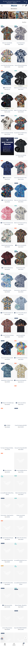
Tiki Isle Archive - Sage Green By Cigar (7, 515)
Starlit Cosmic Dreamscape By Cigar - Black (20, 87)
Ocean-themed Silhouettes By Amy (21, 312)
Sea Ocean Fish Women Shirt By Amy (8, 582)
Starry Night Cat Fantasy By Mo (7, 560)
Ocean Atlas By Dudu (21, 42)
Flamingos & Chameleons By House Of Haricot (8, 222)
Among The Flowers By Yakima (8, 335)
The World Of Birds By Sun (8, 267)
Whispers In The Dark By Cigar (8, 402)
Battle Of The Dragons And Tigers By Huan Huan (20, 110)
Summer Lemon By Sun (21, 402)
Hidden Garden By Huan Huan (20, 492)
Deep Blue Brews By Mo (20, 267)
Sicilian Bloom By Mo (7, 290)
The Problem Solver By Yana (20, 155)
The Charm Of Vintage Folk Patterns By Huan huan (7, 447)
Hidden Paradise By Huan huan (7, 245)
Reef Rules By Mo (8, 87)
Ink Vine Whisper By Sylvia (7, 627)
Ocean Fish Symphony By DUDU (21, 425)
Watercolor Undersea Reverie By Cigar (20, 200)
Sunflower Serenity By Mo (21, 245)
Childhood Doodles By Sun (21, 537)
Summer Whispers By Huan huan (21, 65)
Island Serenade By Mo (20, 335)
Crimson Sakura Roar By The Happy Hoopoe (20, 177)
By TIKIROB (8, 425)
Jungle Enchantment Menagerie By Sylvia (8, 537)
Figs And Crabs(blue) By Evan (21, 470)
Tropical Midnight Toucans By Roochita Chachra (7, 110)
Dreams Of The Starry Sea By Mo (7, 357)
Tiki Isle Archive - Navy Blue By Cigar (20, 290)
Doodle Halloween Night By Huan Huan (20, 132)
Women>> (7, 2)
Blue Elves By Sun (7, 177)
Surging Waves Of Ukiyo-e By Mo (7, 380)
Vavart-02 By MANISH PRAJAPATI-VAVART (20, 627)
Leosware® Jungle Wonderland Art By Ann (20, 582)
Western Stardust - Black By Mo (21, 605)
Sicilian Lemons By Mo (21, 515)
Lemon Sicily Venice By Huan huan (7, 65)
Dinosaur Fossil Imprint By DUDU (21, 447)
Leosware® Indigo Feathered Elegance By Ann (7, 492)
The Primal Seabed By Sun (8, 200)
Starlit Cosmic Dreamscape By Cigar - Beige (20, 222)
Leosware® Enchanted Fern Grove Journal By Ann (20, 560)
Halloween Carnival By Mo (7, 42)
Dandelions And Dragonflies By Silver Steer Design (21, 380)
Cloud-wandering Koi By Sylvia (21, 357)
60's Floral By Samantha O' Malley (8, 312)
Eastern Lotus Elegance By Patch (7, 132)
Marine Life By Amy (7, 470)
